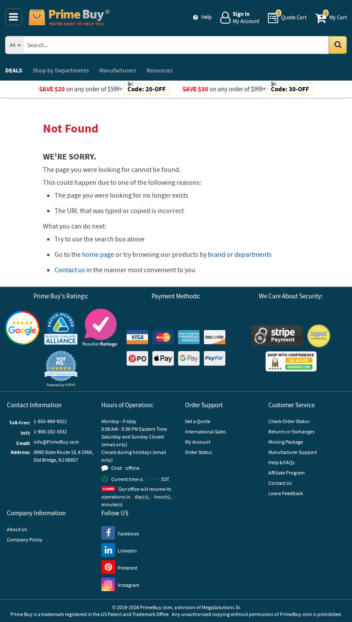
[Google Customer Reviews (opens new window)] (22, 328)
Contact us (70, 269)
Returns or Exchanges (291, 431)
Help (206, 17)
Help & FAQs (281, 462)
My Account (197, 442)
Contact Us (280, 483)
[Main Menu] (13, 17)
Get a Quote (197, 421)
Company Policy (24, 539)
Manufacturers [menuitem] (117, 70)
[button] (61, 368)
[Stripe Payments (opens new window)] (277, 335)
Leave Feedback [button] (285, 493)
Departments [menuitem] (61, 70)
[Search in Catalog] (338, 45)
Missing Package (285, 442)
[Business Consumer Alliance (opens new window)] (61, 328)
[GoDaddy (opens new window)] (291, 361)
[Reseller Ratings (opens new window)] (99, 328)
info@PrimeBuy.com (56, 442)
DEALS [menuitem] (13, 70)
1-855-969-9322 (50, 421)
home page (98, 254)
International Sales (205, 431)
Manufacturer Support (292, 452)
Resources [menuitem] (159, 70)
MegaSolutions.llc (221, 607)
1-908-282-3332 (50, 431)
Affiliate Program (286, 472)
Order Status (198, 452)
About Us (17, 529)
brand (216, 254)
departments (253, 254)
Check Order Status (289, 421)
